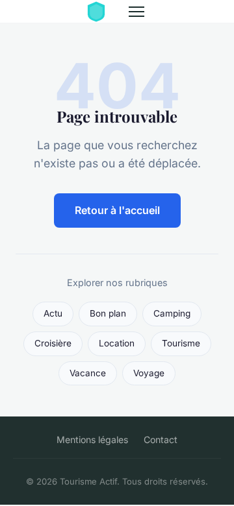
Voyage (148, 373)
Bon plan (108, 313)
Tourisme (181, 343)
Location (117, 343)
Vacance (88, 373)
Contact (160, 439)
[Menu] (137, 11)
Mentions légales (92, 439)
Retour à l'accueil (117, 210)
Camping (171, 313)
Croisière (53, 343)
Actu (53, 313)
